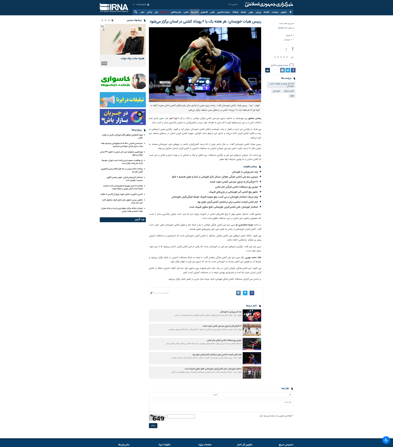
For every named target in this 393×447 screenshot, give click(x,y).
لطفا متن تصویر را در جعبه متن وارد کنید (276, 416)
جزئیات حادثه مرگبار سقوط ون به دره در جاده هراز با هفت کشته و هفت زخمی (122, 210)
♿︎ (386, 440)
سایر (142, 12)
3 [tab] (106, 20)
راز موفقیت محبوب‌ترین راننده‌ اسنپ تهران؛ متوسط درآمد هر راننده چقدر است (122, 162)
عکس (186, 12)
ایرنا (268, 5)
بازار (156, 12)
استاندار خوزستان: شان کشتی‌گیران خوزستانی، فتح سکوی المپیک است (223, 207)
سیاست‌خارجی (223, 12)
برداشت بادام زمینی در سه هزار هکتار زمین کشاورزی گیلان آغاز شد (122, 170)
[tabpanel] (123, 45)
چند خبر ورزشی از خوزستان (245, 172)
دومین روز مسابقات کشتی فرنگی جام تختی (236, 187)
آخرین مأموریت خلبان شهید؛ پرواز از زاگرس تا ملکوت (121, 194)
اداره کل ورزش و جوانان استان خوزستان (282, 85)
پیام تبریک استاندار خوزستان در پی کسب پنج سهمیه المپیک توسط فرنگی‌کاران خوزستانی (214, 197)
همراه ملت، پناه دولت (132, 58)
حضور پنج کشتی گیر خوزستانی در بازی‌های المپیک (233, 192)
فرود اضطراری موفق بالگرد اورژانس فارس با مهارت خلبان (122, 136)
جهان (251, 12)
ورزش (258, 12)
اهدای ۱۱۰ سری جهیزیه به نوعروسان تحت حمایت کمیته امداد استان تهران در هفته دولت (123, 187)
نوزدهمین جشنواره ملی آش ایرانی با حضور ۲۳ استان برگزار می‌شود (121, 153)
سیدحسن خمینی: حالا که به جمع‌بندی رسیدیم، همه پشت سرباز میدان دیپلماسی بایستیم (122, 145)
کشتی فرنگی (289, 91)
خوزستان (287, 39)
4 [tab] (102, 20)
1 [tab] (112, 20)
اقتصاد (266, 12)
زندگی (149, 12)
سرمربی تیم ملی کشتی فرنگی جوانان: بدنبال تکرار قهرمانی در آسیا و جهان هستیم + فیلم (215, 177)
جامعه (243, 12)
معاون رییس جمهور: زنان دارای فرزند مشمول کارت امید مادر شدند (122, 201)
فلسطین (204, 12)
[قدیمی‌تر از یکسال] (252, 315)
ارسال (153, 425)
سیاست (275, 12)
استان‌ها (194, 12)
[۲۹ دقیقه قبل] (123, 39)
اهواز (292, 95)
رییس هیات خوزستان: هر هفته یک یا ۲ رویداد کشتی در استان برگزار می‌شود (205, 22)
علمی (212, 12)
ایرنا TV (163, 12)
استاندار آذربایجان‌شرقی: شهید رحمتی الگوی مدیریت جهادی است (125, 179)
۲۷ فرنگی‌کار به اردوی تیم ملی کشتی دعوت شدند (234, 182)
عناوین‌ (283, 12)
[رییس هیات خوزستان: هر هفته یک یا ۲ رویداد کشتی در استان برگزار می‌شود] (205, 64)
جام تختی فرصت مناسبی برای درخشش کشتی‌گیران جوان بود (227, 202)
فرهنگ (235, 12)
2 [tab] (109, 20)
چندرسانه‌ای (176, 12)
